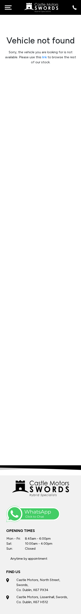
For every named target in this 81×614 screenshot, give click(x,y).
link (44, 57)
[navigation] (8, 7)
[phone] (73, 7)
